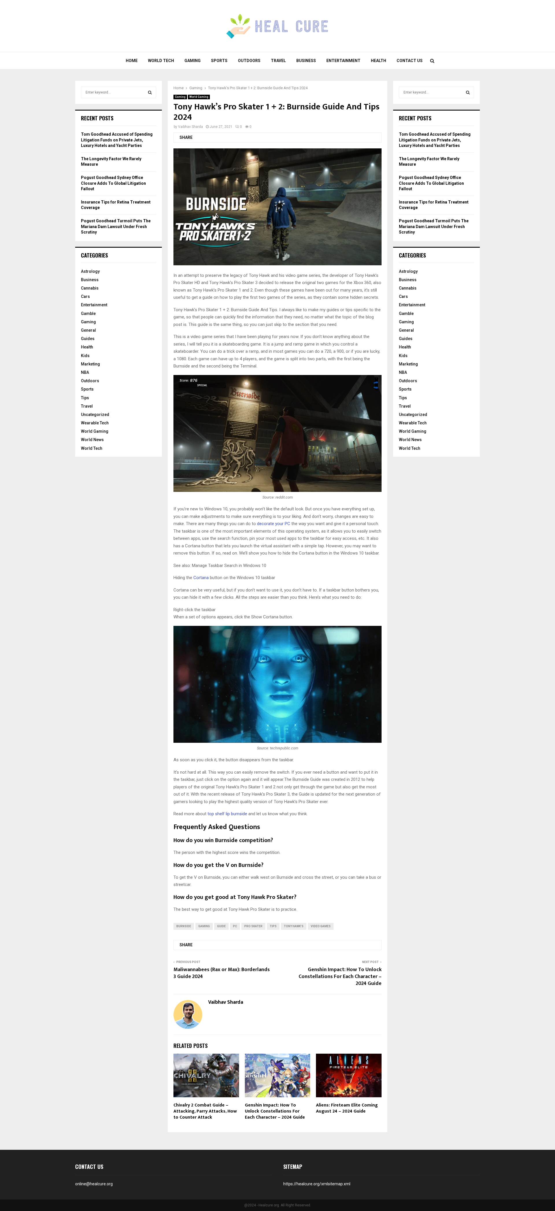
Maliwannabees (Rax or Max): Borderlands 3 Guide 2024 (221, 973)
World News (92, 439)
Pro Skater (253, 926)
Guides (88, 338)
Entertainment (343, 60)
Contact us (410, 60)
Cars (85, 296)
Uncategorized (95, 414)
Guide (221, 926)
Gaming (192, 60)
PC (235, 926)
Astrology (90, 271)
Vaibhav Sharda (190, 127)
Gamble (88, 313)
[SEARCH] (150, 92)
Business (306, 60)
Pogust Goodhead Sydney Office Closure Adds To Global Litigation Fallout (113, 183)
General (88, 330)
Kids (85, 355)
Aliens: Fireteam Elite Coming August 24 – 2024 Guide (347, 1108)
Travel (278, 60)
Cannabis (90, 288)
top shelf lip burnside (227, 813)
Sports (219, 60)
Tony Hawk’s (294, 926)
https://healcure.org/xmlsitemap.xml (316, 1184)
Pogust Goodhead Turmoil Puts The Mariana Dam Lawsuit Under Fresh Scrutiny (116, 226)
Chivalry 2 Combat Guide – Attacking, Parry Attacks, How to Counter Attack (205, 1111)
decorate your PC (273, 523)
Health (378, 60)
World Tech (161, 60)
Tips (273, 926)
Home (132, 60)
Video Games (321, 926)
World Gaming (198, 96)
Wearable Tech (95, 423)
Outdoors (249, 60)
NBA (85, 372)
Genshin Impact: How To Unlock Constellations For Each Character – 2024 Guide (340, 976)
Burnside (183, 926)
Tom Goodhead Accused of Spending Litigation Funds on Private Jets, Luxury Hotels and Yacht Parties (117, 140)
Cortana (201, 577)
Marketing (90, 364)
